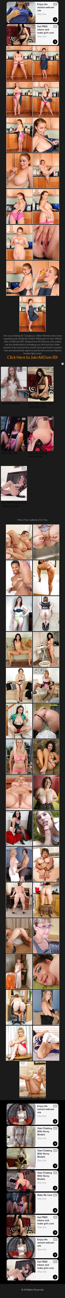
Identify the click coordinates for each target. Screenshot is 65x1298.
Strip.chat (41, 14)
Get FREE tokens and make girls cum (45, 29)
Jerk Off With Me (11, 403)
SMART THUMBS (39, 1097)
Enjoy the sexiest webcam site (46, 7)
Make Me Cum (10, 453)
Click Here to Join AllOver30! (32, 357)
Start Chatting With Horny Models (45, 1131)
